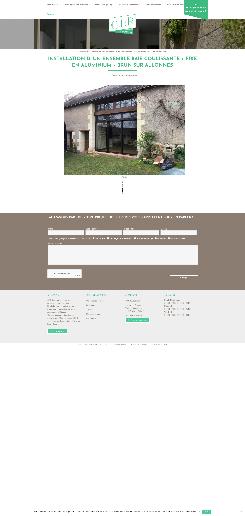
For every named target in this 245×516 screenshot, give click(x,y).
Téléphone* (128, 228)
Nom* (51, 228)
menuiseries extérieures (58, 309)
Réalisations (91, 305)
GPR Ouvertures (84, 52)
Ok (206, 511)
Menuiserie (132, 76)
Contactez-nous (138, 320)
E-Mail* (164, 228)
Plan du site (91, 318)
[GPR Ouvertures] (122, 24)
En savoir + (58, 331)
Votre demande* (55, 243)
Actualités (90, 309)
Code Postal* (91, 228)
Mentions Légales (93, 314)
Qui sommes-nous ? (94, 301)
